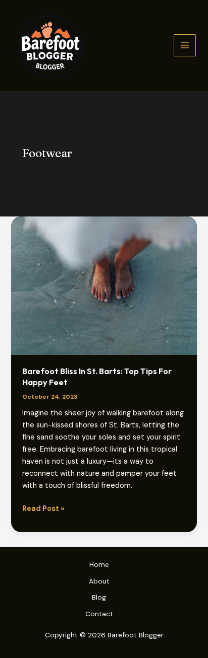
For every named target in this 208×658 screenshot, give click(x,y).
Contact (99, 613)
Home (99, 564)
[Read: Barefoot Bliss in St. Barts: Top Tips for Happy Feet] (103, 285)
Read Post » (43, 509)
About (99, 581)
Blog (99, 597)
